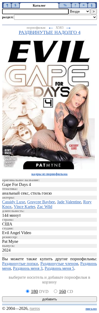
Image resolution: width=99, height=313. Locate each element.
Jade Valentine (69, 202)
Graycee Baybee (41, 202)
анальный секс (15, 193)
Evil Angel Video (16, 232)
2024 (6, 250)
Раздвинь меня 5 (59, 268)
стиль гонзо (41, 193)
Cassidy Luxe (13, 202)
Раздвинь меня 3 (28, 268)
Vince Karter (24, 206)
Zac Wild (44, 206)
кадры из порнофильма (49, 174)
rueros (35, 308)
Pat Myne (10, 241)
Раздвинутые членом (59, 263)
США (7, 224)
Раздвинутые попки (20, 263)
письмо (91, 309)
